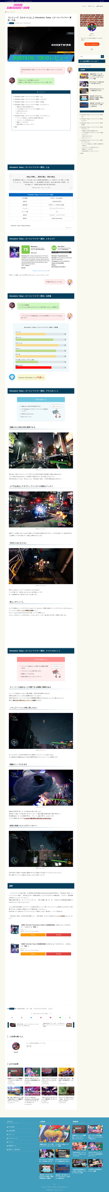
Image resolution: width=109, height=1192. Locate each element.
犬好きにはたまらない (22, 111)
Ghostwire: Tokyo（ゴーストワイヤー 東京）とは (29, 96)
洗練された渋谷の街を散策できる (25, 106)
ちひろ (16, 1052)
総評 (16, 127)
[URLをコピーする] (69, 1017)
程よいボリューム (21, 113)
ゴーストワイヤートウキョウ (40, 1008)
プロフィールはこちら (92, 44)
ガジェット (12, 1134)
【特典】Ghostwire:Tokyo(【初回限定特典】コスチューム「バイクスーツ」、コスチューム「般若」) (46, 945)
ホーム (44, 1187)
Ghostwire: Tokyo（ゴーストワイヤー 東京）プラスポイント (32, 104)
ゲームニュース (13, 1138)
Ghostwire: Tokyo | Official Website (20, 225)
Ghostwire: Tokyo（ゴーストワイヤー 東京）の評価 (29, 102)
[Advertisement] (41, 146)
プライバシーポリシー (52, 1187)
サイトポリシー (63, 1187)
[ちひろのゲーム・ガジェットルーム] (18, 6)
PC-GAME (12, 1127)
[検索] (103, 1)
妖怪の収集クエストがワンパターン (26, 124)
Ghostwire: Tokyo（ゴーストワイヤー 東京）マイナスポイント (32, 115)
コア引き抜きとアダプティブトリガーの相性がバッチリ (31, 109)
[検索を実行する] (102, 56)
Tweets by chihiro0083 (85, 65)
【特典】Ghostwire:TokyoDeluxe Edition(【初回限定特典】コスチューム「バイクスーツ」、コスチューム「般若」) (46, 926)
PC (27, 1008)
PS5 (31, 1008)
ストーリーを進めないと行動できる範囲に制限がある (30, 118)
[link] (28, 1046)
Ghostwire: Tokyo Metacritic (38, 270)
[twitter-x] (101, 1)
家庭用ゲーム (12, 1145)
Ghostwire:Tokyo (21, 1008)
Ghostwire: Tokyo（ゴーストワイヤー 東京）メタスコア (30, 99)
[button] (12, 1017)
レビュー (11, 23)
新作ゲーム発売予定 (14, 1149)
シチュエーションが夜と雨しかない (26, 120)
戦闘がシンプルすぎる (22, 122)
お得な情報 (12, 1130)
